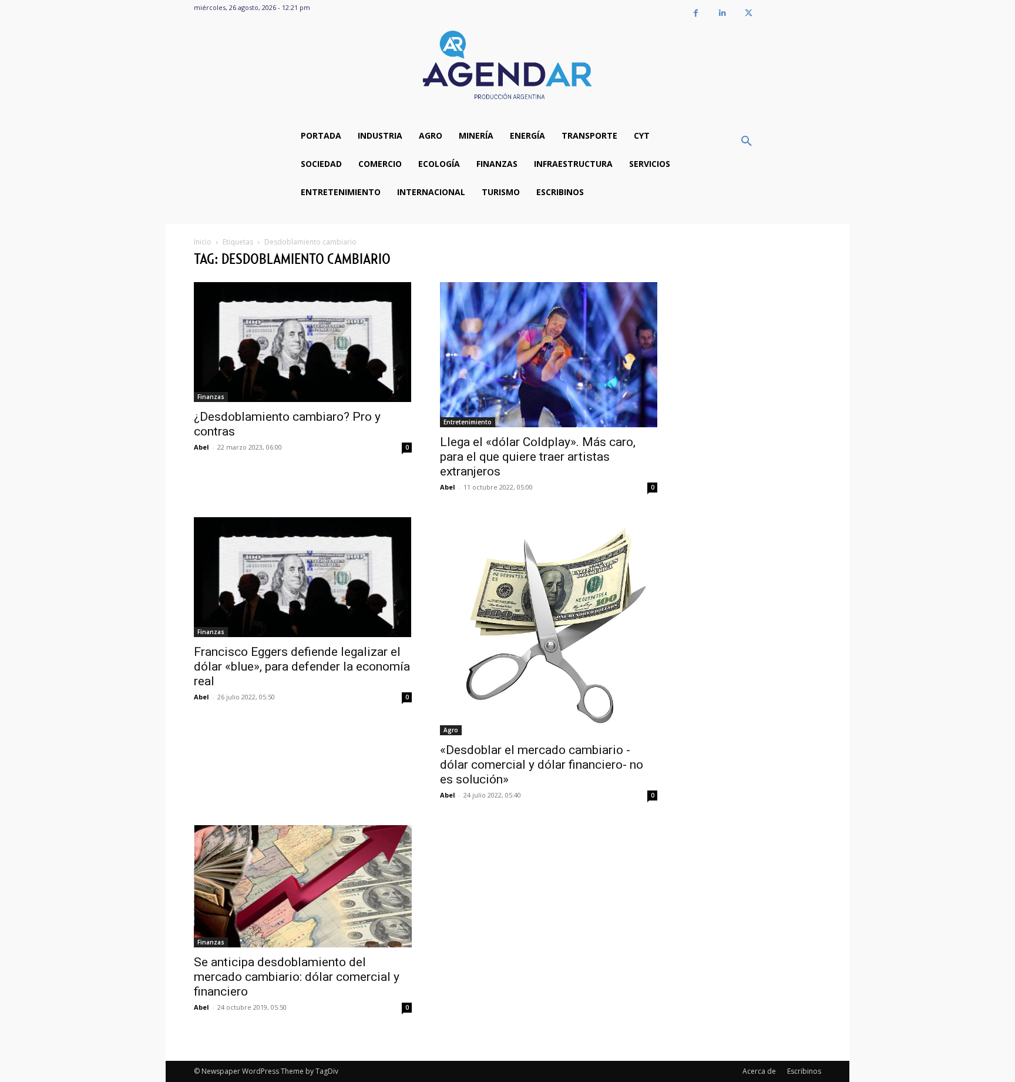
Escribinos (804, 1071)
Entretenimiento (467, 422)
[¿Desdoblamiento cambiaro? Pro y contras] (303, 342)
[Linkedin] (722, 13)
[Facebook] (695, 13)
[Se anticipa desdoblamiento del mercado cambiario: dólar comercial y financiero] (303, 886)
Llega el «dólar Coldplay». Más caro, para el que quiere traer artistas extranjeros (538, 456)
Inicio (202, 242)
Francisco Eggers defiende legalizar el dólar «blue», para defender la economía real (302, 666)
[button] (746, 142)
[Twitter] (748, 13)
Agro (450, 730)
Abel (201, 447)
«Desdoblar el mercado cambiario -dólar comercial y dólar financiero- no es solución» (541, 764)
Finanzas (210, 397)
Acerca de (759, 1071)
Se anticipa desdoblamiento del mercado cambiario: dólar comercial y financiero (296, 977)
